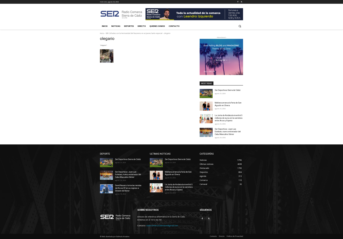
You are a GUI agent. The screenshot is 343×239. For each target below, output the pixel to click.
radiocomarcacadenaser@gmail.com (162, 225)
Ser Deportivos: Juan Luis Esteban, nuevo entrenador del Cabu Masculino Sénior (228, 131)
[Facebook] (237, 1)
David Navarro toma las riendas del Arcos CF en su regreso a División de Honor (128, 188)
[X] (241, 1)
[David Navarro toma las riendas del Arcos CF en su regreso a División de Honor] (106, 188)
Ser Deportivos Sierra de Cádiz (228, 90)
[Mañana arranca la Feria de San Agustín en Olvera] (206, 106)
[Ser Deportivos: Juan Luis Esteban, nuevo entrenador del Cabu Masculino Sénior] (206, 132)
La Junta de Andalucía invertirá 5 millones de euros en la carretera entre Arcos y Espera (228, 118)
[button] (240, 26)
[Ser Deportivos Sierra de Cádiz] (206, 93)
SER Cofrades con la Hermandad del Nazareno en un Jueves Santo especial (134, 33)
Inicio (102, 33)
